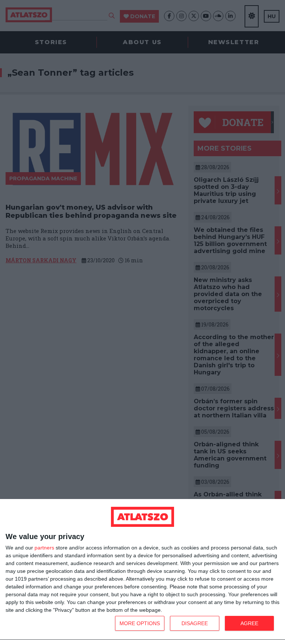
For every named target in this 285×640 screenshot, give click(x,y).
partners (44, 547)
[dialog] (142, 569)
